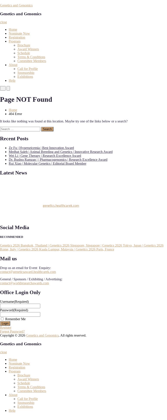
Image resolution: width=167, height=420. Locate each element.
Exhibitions (25, 76)
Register (5, 327)
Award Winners (28, 49)
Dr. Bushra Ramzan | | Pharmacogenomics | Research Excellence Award (58, 159)
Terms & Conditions (31, 57)
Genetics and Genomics (16, 5)
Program (14, 41)
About (13, 65)
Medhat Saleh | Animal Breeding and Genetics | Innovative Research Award (61, 152)
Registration (17, 37)
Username (14, 301)
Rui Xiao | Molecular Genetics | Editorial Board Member (47, 163)
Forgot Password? (12, 331)
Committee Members (31, 61)
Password (14, 310)
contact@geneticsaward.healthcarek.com (28, 272)
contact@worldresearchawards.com (24, 283)
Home (13, 29)
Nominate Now (19, 33)
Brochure (23, 45)
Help (12, 80)
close (3, 22)
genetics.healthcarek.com (61, 205)
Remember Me (15, 319)
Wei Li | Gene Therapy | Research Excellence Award (45, 156)
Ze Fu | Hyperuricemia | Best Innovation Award (41, 148)
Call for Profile (27, 69)
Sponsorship (25, 73)
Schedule (23, 53)
